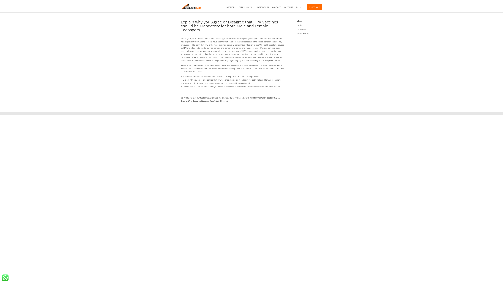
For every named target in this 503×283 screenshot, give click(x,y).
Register (300, 7)
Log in (299, 25)
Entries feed (302, 29)
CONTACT (276, 7)
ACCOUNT (288, 7)
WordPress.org (303, 33)
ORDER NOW (314, 7)
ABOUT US (231, 7)
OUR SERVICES (245, 7)
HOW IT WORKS (262, 7)
